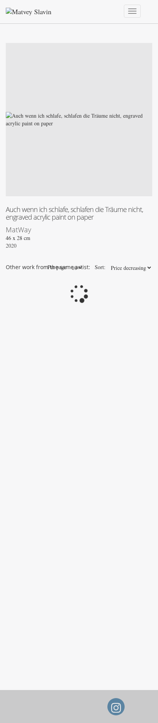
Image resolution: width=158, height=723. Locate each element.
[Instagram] (116, 709)
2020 (11, 245)
